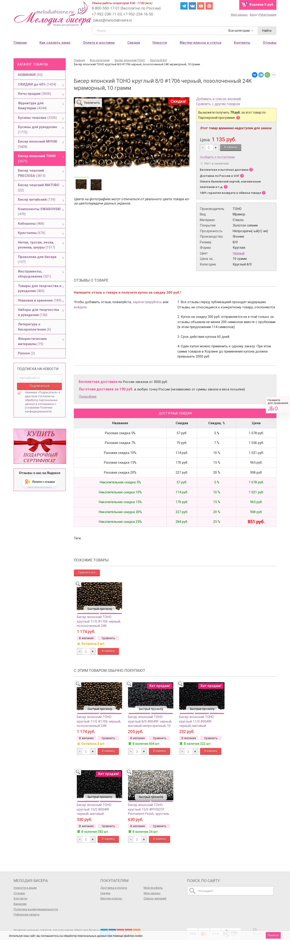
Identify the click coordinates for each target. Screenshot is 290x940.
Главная (20, 43)
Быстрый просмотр (100, 609)
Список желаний (155, 898)
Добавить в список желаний (218, 99)
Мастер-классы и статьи (200, 43)
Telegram (184, 6)
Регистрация (267, 14)
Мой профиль (153, 887)
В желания (86, 638)
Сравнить (278, 405)
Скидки (133, 43)
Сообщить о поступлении (217, 157)
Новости (159, 43)
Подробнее (88, 397)
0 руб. (261, 4)
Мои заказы (239, 14)
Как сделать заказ (54, 43)
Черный (238, 253)
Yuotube (200, 6)
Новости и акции (25, 887)
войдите (80, 307)
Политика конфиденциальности (36, 909)
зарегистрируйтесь (147, 302)
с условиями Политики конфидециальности (40, 407)
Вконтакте (192, 6)
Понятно (273, 935)
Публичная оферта (26, 914)
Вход (253, 14)
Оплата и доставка (99, 43)
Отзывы (19, 893)
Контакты (20, 898)
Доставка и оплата (113, 887)
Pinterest (209, 6)
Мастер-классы (111, 898)
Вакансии (20, 904)
